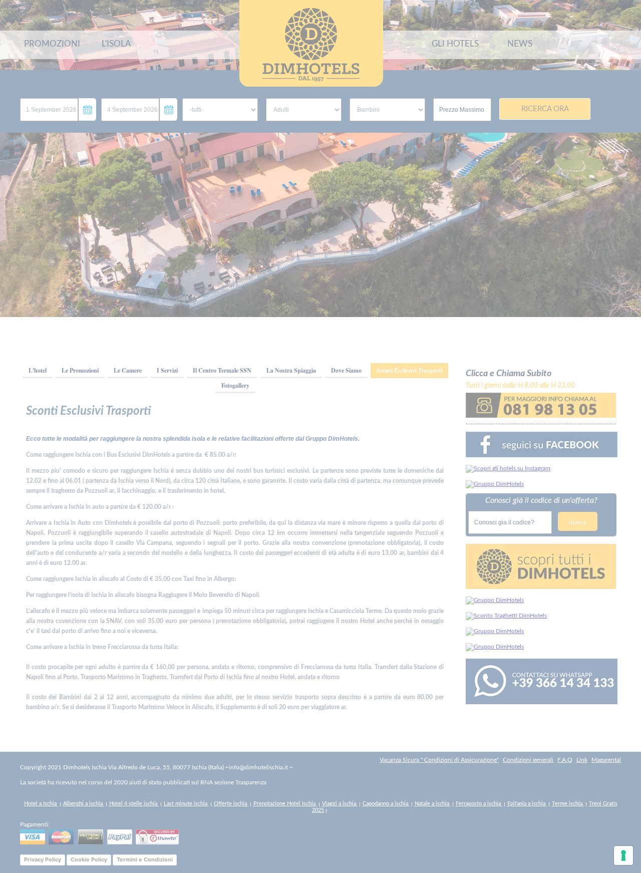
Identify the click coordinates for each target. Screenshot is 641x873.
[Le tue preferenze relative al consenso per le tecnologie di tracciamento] (623, 855)
